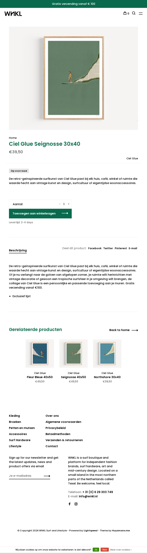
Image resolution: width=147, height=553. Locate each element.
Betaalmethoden (58, 434)
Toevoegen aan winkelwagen (34, 213)
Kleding (14, 416)
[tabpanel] (73, 78)
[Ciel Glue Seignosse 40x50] (73, 353)
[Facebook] (69, 504)
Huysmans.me (121, 530)
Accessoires (18, 434)
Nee (105, 549)
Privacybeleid (56, 428)
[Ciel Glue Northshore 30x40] (107, 353)
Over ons (52, 416)
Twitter (108, 248)
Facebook (94, 248)
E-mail (133, 248)
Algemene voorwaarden (63, 422)
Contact (52, 446)
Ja (96, 549)
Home (13, 138)
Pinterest (121, 248)
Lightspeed (91, 530)
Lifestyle (15, 446)
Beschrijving (18, 250)
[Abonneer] (46, 476)
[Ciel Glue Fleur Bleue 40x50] (40, 353)
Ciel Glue (132, 158)
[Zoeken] (134, 13)
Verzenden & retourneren (64, 440)
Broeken (15, 422)
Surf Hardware (19, 440)
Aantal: (18, 204)
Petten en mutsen (22, 428)
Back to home (119, 330)
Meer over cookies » (121, 549)
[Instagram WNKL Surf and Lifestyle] (76, 504)
